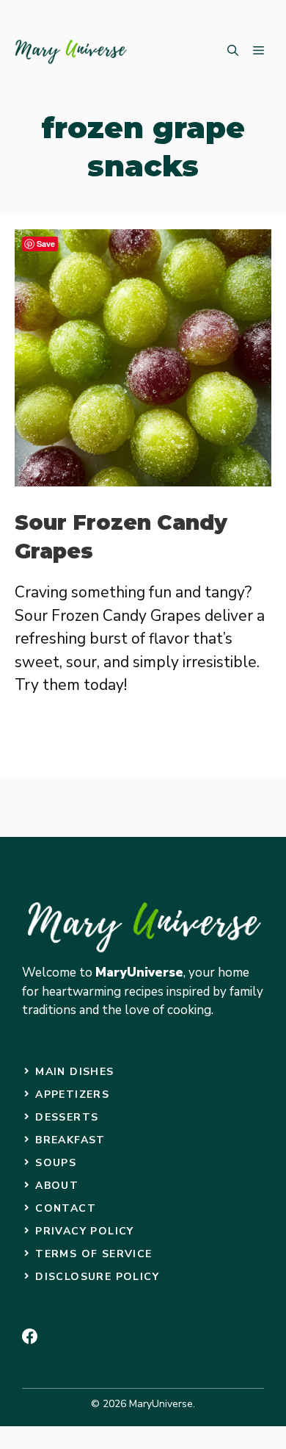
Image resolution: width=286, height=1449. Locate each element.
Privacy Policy (84, 1231)
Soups (55, 1163)
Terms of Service (93, 1254)
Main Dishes (74, 1072)
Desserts (66, 1117)
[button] (233, 51)
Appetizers (72, 1094)
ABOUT (56, 1186)
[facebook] (29, 1336)
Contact (65, 1208)
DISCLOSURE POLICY (97, 1277)
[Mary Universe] (71, 51)
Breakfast (70, 1140)
